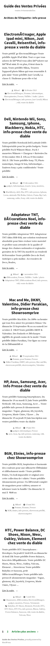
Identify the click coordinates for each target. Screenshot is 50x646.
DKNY (22, 362)
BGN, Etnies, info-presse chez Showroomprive (25, 455)
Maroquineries (10, 96)
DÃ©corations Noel (28, 280)
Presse (20, 96)
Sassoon (22, 612)
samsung (11, 198)
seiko (17, 198)
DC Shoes (20, 606)
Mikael (17, 90)
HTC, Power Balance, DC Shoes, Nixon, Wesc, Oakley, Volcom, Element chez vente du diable (25, 536)
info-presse (26, 99)
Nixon (35, 609)
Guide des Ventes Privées (25, 6)
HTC (27, 192)
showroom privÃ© (13, 365)
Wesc (28, 615)
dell (18, 192)
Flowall (36, 606)
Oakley (42, 609)
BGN (9, 510)
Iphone (43, 192)
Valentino (40, 365)
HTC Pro (17, 609)
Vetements (34, 603)
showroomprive (28, 365)
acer (10, 434)
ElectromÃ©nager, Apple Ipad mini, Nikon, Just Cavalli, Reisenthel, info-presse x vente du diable (25, 41)
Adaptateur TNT (12, 280)
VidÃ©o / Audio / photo (34, 96)
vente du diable (27, 102)
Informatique (37, 93)
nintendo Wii (14, 195)
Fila (22, 192)
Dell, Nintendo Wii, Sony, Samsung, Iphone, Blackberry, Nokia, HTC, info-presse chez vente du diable (25, 128)
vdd (18, 102)
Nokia (23, 195)
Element (28, 606)
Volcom (22, 615)
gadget (9, 186)
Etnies (15, 510)
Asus (15, 434)
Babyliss (11, 606)
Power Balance (11, 612)
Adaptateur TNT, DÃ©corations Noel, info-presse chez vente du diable (25, 221)
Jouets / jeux (30, 186)
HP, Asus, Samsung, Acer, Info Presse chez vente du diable (25, 386)
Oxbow (30, 195)
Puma (35, 195)
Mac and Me (41, 362)
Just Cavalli (37, 99)
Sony (23, 198)
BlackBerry (10, 192)
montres (40, 186)
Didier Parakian (12, 362)
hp (19, 434)
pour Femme (25, 359)
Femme (16, 359)
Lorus (5, 195)
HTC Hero (9, 609)
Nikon (45, 99)
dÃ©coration (11, 277)
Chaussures (11, 600)
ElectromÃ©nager (15, 93)
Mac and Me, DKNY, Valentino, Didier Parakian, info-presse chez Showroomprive (25, 306)
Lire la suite (18, 84)
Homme (27, 93)
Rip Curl (42, 195)
